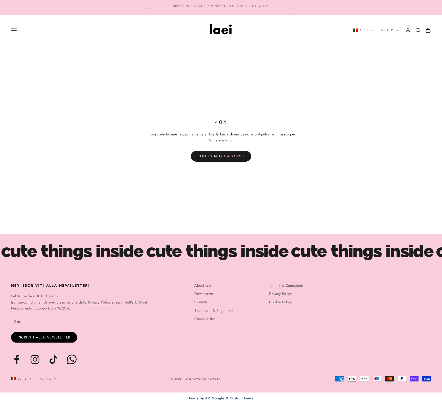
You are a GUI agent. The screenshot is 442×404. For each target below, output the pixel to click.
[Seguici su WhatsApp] (71, 359)
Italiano (387, 30)
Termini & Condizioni (286, 285)
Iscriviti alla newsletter (44, 337)
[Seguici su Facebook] (16, 359)
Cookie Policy (280, 302)
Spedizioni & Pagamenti (213, 310)
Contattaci (202, 302)
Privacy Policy (100, 302)
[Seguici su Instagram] (35, 359)
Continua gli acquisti (221, 156)
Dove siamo (203, 293)
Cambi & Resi (205, 318)
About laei (202, 285)
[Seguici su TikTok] (53, 359)
